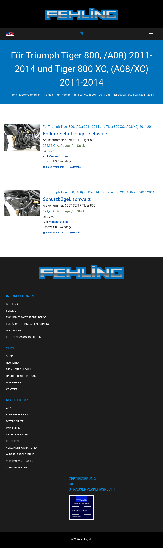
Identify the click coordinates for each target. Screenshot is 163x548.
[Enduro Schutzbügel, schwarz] (22, 145)
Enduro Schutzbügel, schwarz (75, 134)
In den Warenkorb (55, 167)
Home (13, 94)
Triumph (48, 94)
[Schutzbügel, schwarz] (22, 210)
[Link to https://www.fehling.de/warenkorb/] (81, 33)
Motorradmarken (29, 94)
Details (77, 167)
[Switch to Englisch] (10, 34)
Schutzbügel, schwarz (67, 199)
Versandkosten (58, 156)
